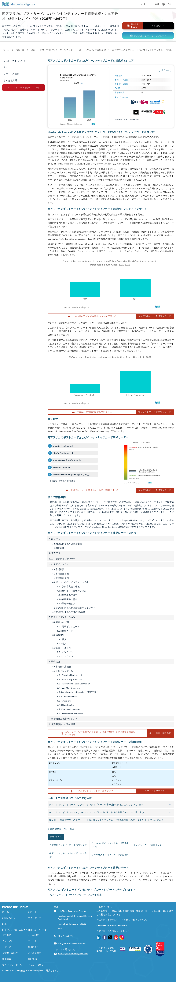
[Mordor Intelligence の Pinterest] (116, 938)
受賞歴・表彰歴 (10, 953)
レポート (145, 4)
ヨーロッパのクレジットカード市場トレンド (110, 845)
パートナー (33, 941)
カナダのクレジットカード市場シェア (68, 845)
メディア (6, 947)
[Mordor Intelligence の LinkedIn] (99, 938)
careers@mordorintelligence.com (112, 925)
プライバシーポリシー (13, 965)
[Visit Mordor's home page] (18, 4)
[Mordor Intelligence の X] (110, 938)
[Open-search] (170, 4)
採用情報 (6, 959)
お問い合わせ (8, 918)
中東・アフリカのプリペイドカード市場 (68, 855)
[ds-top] (148, 35)
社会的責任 (33, 947)
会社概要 (6, 935)
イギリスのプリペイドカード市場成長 (110, 855)
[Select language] (163, 4)
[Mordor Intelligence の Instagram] (121, 938)
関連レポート (55, 836)
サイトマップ (34, 918)
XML (4, 924)
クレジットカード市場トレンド (149, 845)
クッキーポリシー (37, 965)
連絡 (157, 4)
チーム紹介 (33, 935)
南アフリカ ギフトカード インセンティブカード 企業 (76, 894)
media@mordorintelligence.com (73, 953)
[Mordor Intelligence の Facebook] (104, 938)
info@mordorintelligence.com (72, 943)
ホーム (5, 912)
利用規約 (32, 959)
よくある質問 (34, 953)
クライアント (8, 941)
